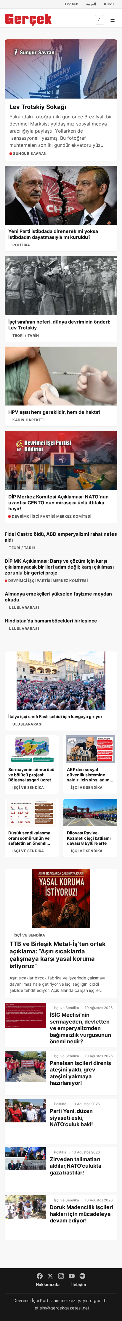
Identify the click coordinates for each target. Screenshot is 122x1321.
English (71, 4)
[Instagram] (61, 1276)
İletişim (78, 1284)
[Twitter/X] (50, 1276)
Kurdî (109, 4)
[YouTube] (72, 1276)
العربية (91, 4)
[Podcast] (82, 1276)
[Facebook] (40, 1276)
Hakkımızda (48, 1284)
